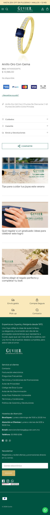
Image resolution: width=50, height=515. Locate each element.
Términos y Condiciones (12, 399)
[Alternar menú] (2, 9)
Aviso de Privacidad (11, 384)
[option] (25, 37)
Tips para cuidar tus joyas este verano (23, 186)
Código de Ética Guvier (12, 387)
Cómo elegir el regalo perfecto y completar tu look (20, 279)
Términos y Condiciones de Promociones (20, 380)
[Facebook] (3, 440)
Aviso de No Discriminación (14, 391)
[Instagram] (6, 440)
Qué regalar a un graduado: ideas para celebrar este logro (24, 232)
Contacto (6, 368)
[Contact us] (45, 510)
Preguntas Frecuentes (12, 376)
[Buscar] (8, 9)
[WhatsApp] (10, 440)
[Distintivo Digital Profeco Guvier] (10, 484)
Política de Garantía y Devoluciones (18, 403)
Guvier (9, 506)
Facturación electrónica (12, 372)
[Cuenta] (42, 9)
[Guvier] (25, 9)
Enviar (8, 473)
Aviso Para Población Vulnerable (16, 395)
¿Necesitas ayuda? (10, 95)
